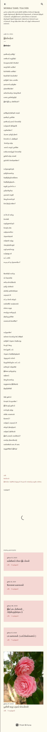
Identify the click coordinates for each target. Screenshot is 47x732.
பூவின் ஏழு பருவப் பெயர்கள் (16, 706)
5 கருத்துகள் (14, 565)
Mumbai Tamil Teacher (16, 8)
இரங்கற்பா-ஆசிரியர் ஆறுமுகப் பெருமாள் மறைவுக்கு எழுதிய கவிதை (22, 482)
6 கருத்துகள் (14, 589)
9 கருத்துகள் (11, 710)
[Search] (42, 3)
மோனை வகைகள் (15, 584)
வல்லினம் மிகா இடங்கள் (18, 560)
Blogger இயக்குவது (25, 725)
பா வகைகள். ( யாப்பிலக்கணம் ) (21, 635)
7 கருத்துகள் (14, 640)
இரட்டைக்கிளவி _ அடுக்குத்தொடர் (15, 610)
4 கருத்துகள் (15, 616)
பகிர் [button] (5, 475)
